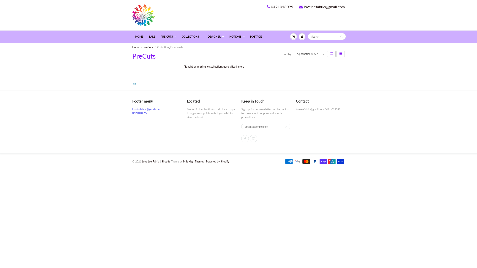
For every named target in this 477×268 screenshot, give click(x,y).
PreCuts (148, 47)
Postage (256, 36)
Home (139, 36)
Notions (235, 36)
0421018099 (282, 6)
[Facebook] (245, 138)
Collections (190, 36)
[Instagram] (253, 138)
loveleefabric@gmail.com (324, 6)
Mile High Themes (193, 161)
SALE (152, 36)
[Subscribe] (285, 127)
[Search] (341, 37)
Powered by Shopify (217, 161)
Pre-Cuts (167, 36)
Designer (214, 36)
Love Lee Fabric (150, 161)
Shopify (166, 161)
